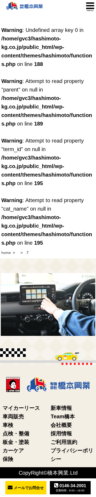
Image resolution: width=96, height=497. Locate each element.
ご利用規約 (64, 442)
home (6, 252)
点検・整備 (16, 433)
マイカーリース (21, 408)
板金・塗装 (16, 442)
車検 (8, 425)
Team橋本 (63, 416)
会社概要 (61, 425)
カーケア (13, 450)
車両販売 (13, 416)
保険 (8, 459)
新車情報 (61, 408)
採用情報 (61, 433)
